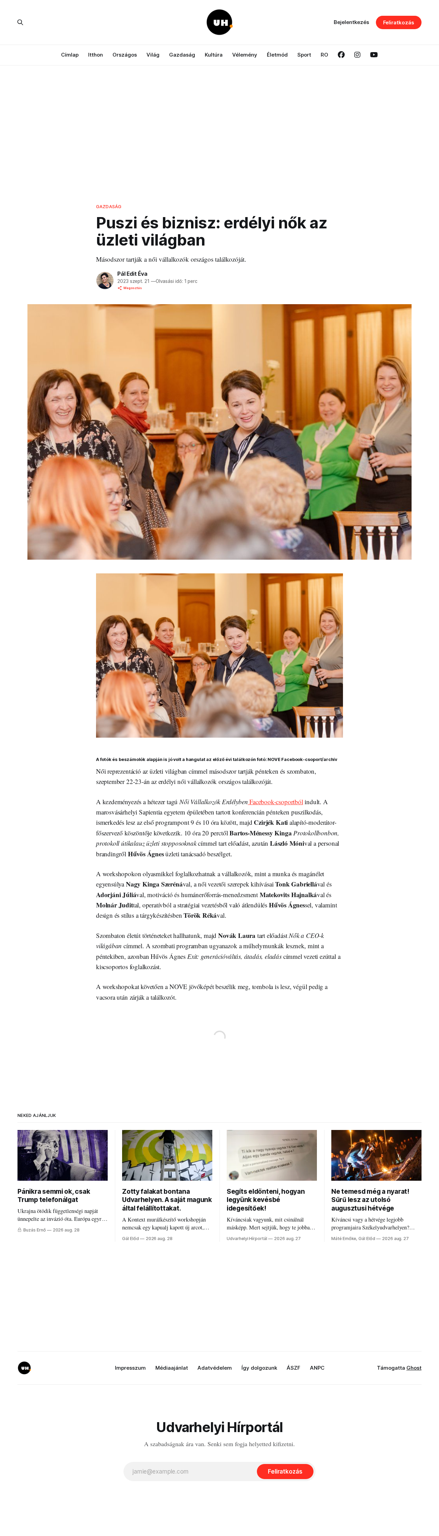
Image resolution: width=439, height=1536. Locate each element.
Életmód (277, 54)
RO (324, 54)
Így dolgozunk (259, 1368)
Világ (152, 54)
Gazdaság (182, 54)
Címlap (70, 54)
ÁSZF (293, 1368)
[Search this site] (20, 22)
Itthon (95, 54)
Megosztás (132, 288)
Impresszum (130, 1368)
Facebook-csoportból (275, 801)
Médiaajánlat (171, 1368)
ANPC (317, 1368)
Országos (124, 54)
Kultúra (214, 54)
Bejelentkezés (351, 22)
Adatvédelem (215, 1368)
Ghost (414, 1368)
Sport (304, 54)
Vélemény (244, 54)
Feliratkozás (398, 22)
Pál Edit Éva (132, 273)
